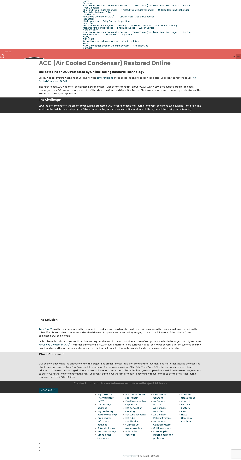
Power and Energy (141, 26)
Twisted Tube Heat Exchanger (137, 10)
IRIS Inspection (91, 21)
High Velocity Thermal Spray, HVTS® (105, 398)
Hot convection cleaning (133, 409)
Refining (122, 26)
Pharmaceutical (126, 28)
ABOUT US (88, 39)
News (184, 414)
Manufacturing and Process (98, 28)
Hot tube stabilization (131, 419)
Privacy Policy (130, 456)
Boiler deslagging (106, 428)
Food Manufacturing (166, 26)
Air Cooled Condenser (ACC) (98, 17)
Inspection (88, 19)
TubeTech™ (45, 329)
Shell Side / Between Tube (97, 12)
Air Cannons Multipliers (160, 409)
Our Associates (130, 41)
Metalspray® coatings (104, 406)
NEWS (86, 37)
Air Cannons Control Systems (162, 423)
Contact (87, 48)
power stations (105, 77)
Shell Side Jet (140, 46)
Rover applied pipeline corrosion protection (163, 435)
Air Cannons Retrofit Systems (162, 416)
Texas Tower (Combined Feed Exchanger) (155, 5)
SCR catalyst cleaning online (133, 426)
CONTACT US (48, 390)
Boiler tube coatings (131, 433)
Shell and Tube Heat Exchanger (100, 10)
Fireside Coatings (106, 431)
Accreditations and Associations (100, 41)
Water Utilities (146, 28)
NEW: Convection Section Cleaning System (106, 46)
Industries (88, 23)
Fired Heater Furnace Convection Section (105, 5)
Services (87, 3)
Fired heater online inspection (135, 403)
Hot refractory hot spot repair (135, 396)
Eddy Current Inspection (116, 21)
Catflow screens (162, 428)
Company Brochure (186, 419)
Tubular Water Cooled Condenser (137, 17)
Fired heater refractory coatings (104, 421)
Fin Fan (187, 5)
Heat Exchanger (91, 8)
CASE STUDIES (90, 30)
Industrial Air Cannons (160, 396)
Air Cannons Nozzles (160, 403)
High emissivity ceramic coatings (107, 413)
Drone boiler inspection (104, 436)
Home (86, 1)
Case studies (188, 398)
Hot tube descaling (135, 414)
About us (186, 394)
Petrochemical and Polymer (98, 26)
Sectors (185, 408)
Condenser (89, 14)
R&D (85, 43)
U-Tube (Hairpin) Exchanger (173, 10)
